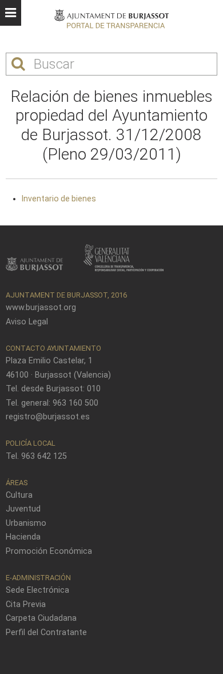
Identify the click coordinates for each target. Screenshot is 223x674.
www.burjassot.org (41, 307)
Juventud (23, 509)
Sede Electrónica (37, 590)
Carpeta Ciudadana (41, 618)
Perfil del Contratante (46, 632)
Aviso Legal (27, 322)
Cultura (19, 495)
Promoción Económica (49, 551)
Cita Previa (26, 604)
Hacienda (23, 537)
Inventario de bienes (59, 198)
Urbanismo (26, 523)
